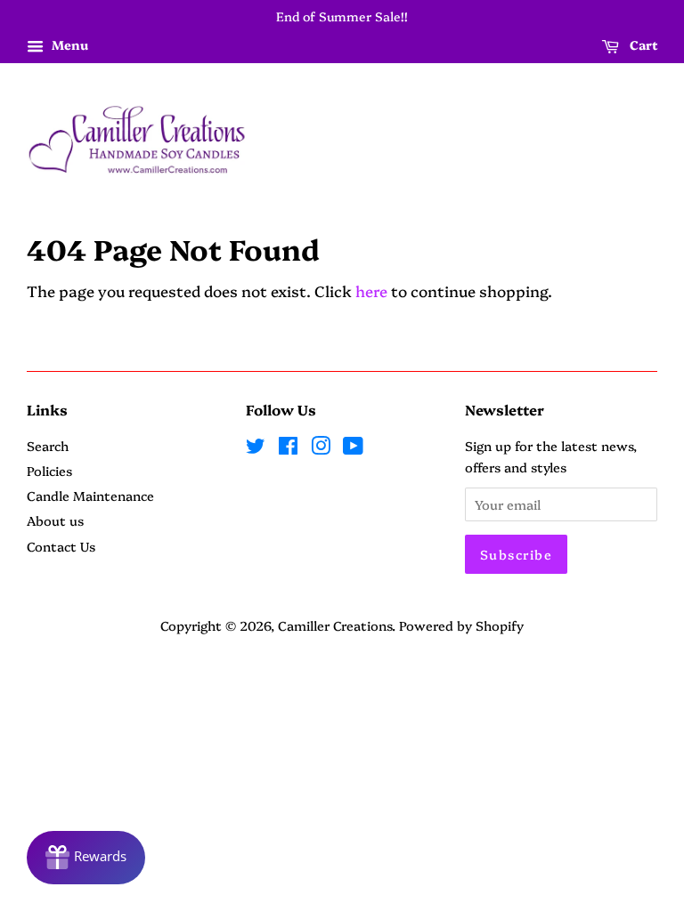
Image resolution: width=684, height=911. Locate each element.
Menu (68, 44)
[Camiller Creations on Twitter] (255, 448)
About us (55, 520)
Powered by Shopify (461, 625)
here (371, 290)
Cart (641, 44)
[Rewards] (86, 857)
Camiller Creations (335, 625)
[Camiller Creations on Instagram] (320, 448)
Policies (49, 471)
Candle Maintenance (90, 495)
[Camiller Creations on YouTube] (353, 448)
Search (48, 446)
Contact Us (61, 546)
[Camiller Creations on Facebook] (288, 448)
